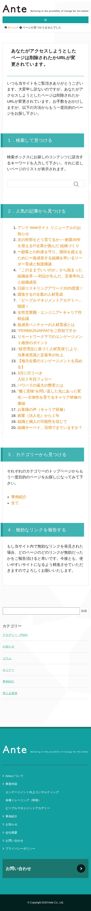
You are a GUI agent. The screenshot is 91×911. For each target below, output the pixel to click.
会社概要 (11, 832)
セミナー (8, 670)
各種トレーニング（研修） (23, 800)
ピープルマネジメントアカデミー (28, 808)
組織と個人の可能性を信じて (42, 421)
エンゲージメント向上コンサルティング (32, 792)
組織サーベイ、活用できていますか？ (50, 428)
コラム (7, 658)
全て (15, 503)
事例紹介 (18, 497)
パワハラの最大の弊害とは (40, 385)
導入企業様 (10, 693)
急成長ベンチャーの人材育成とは (46, 325)
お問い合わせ (14, 840)
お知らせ (8, 646)
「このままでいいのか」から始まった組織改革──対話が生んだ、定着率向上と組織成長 (51, 276)
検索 (84, 611)
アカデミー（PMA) (15, 635)
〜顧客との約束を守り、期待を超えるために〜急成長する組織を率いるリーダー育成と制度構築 (50, 258)
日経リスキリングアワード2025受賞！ (50, 288)
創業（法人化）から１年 (38, 416)
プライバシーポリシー (20, 848)
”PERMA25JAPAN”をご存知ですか (47, 330)
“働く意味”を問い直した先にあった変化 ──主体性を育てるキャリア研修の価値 (49, 397)
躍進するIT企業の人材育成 (40, 294)
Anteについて (14, 776)
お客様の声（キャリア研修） (42, 409)
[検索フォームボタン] (78, 184)
